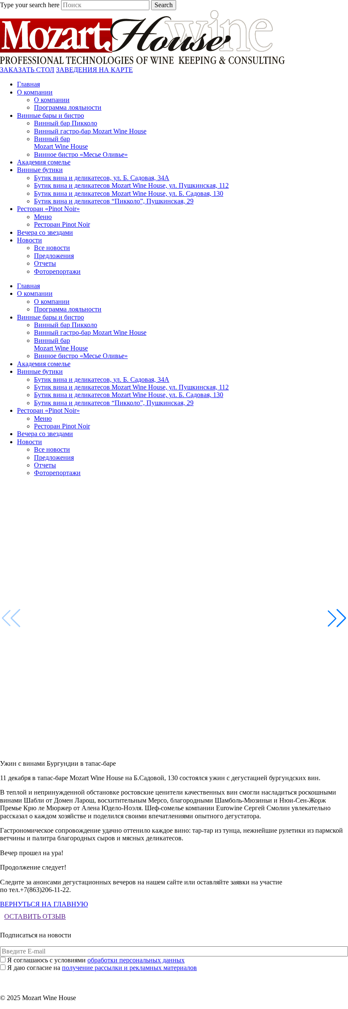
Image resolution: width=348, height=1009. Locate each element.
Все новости (52, 247)
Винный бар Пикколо (65, 123)
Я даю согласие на (102, 967)
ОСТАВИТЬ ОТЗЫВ (35, 916)
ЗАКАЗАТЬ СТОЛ (27, 69)
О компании (35, 92)
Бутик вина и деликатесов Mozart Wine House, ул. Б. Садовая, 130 (128, 193)
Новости (29, 240)
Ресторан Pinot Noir (62, 224)
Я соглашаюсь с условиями (96, 960)
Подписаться (174, 976)
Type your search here (29, 4)
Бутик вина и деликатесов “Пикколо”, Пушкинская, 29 (114, 201)
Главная (28, 84)
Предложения (54, 255)
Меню (43, 216)
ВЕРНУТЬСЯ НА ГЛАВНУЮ (44, 904)
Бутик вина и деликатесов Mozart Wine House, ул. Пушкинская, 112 (131, 185)
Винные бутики (40, 169)
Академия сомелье (43, 162)
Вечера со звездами (45, 232)
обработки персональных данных (136, 960)
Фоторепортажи (57, 271)
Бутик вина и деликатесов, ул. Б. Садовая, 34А (101, 177)
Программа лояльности (67, 107)
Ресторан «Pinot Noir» (48, 208)
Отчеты (45, 263)
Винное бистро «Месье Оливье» (81, 154)
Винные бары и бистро (50, 115)
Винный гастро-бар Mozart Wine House (90, 131)
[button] (337, 618)
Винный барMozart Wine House (61, 142)
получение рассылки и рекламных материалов (129, 967)
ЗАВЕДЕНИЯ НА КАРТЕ (94, 69)
